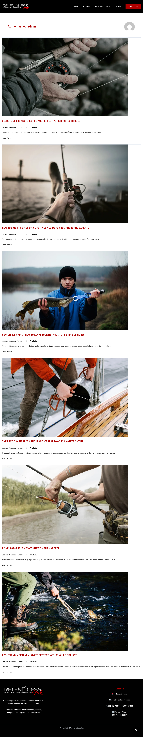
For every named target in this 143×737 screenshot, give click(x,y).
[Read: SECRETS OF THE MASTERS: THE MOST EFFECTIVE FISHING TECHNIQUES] (65, 77)
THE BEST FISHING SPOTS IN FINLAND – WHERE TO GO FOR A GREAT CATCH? (42, 441)
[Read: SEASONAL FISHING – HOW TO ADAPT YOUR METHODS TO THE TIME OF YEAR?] (65, 291)
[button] (133, 6)
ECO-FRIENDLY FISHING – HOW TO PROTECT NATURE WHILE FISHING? (39, 655)
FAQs (108, 6)
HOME (76, 6)
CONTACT (118, 6)
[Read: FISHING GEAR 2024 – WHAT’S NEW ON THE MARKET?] (65, 504)
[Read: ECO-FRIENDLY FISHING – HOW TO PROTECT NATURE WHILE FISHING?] (65, 611)
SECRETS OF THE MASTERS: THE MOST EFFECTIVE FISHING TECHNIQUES (41, 120)
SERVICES (86, 6)
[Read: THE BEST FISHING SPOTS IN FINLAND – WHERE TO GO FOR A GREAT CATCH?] (65, 397)
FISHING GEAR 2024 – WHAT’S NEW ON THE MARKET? (30, 548)
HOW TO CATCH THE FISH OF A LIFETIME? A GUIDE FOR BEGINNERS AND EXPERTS (45, 227)
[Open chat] (135, 730)
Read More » (7, 137)
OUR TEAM (98, 6)
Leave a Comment (9, 127)
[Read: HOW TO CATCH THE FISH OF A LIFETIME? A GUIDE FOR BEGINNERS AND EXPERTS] (65, 184)
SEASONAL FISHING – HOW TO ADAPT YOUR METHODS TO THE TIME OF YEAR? (43, 334)
